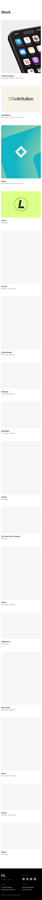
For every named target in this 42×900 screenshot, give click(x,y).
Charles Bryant (6, 352)
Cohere (4, 497)
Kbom (3, 773)
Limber (4, 220)
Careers (3, 879)
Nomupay (4, 392)
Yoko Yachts (5, 707)
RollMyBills (5, 431)
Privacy (9, 879)
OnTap (3, 602)
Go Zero (4, 286)
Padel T (4, 852)
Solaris (3, 181)
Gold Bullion (5, 115)
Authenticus (5, 642)
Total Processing (7, 76)
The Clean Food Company (10, 536)
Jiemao (3, 813)
